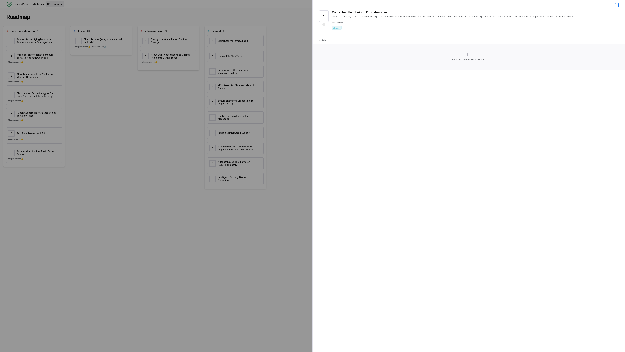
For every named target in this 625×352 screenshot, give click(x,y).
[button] (323, 24)
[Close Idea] (616, 5)
